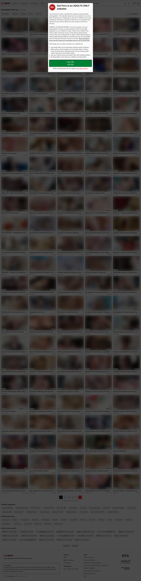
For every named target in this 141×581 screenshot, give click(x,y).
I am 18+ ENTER (70, 63)
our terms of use (82, 68)
